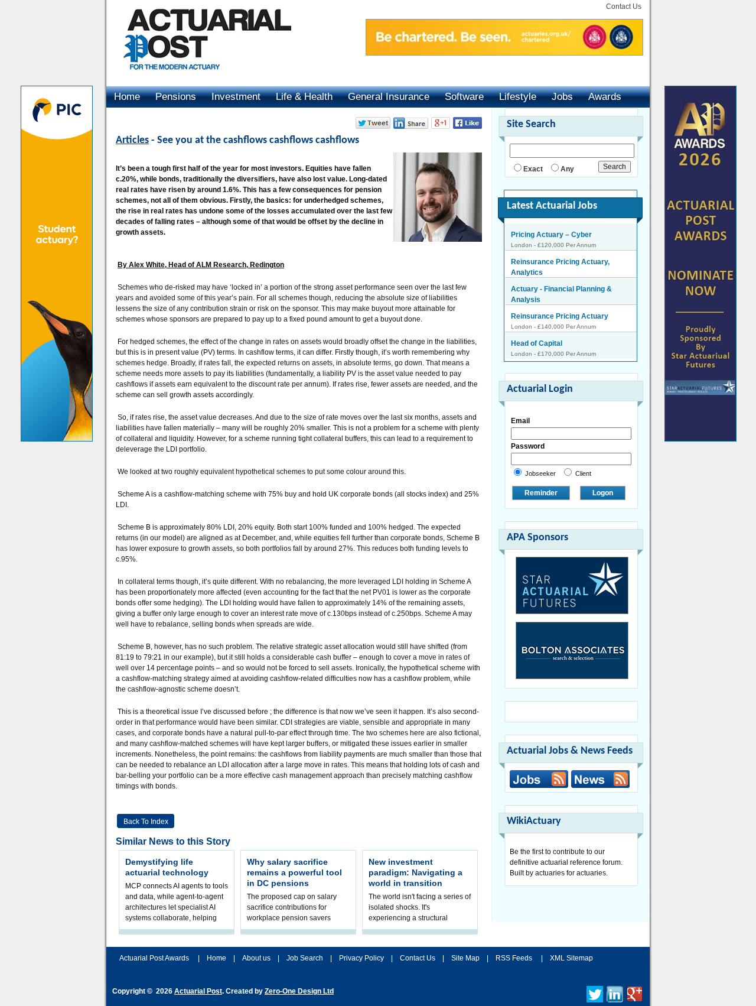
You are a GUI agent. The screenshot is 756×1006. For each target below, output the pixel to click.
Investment (235, 96)
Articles (132, 140)
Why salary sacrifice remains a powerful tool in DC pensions (294, 872)
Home (127, 96)
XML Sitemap (571, 958)
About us (256, 958)
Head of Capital (536, 318)
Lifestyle (517, 96)
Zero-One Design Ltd (299, 991)
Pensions (175, 96)
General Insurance (388, 96)
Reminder (541, 493)
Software (464, 96)
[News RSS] (599, 780)
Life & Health (304, 96)
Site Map (465, 958)
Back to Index (145, 821)
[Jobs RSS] (539, 779)
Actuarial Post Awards (155, 958)
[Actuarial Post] (199, 77)
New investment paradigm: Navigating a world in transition (415, 872)
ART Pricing (531, 345)
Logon (602, 493)
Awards (604, 96)
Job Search (304, 958)
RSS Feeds (514, 958)
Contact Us (623, 6)
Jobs (562, 96)
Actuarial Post (198, 991)
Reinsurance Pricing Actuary (559, 291)
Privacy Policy (361, 958)
